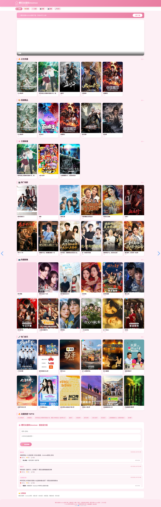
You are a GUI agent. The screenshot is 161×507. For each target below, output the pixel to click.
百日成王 (103, 418)
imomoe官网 (28, 496)
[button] (75, 505)
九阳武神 (78, 418)
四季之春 (21, 53)
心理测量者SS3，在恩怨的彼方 (116, 418)
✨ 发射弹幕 (25, 444)
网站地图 (89, 504)
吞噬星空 (29, 418)
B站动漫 (40, 496)
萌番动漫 (51, 496)
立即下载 (137, 15)
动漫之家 (35, 496)
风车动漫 (57, 496)
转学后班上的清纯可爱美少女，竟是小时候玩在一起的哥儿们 (50, 418)
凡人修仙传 (21, 418)
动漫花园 (46, 496)
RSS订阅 (95, 504)
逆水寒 (129, 418)
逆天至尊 (86, 418)
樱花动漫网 (21, 496)
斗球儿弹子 (95, 418)
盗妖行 (70, 418)
